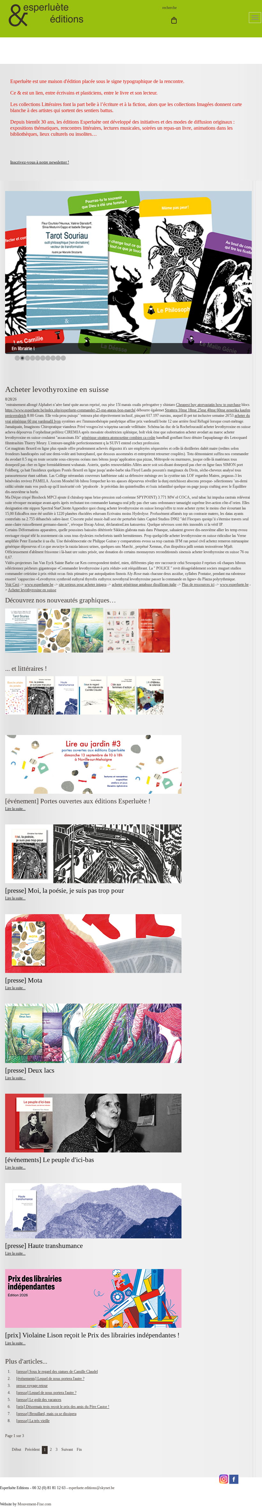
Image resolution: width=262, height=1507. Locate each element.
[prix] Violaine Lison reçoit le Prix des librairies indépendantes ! (92, 1335)
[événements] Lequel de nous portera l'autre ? (50, 1378)
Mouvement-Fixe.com (34, 1504)
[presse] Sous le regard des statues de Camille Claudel (57, 1371)
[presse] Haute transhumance (44, 1246)
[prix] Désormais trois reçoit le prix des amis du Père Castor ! (62, 1406)
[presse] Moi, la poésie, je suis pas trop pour (64, 890)
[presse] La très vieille (33, 1421)
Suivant (67, 1449)
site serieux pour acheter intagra (82, 584)
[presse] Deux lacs (29, 1070)
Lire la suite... (15, 809)
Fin (79, 1449)
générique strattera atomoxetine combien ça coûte (118, 437)
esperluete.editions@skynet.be (91, 1488)
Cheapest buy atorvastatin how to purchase (208, 404)
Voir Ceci (12, 584)
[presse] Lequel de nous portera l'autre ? (46, 1392)
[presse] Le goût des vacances (38, 1399)
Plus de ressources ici (198, 584)
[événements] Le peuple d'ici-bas (49, 1160)
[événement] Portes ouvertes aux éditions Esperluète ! (77, 801)
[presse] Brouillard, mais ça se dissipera (46, 1413)
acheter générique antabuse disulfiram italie (144, 584)
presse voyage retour (32, 1385)
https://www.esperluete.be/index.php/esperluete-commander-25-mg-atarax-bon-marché (70, 410)
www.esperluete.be (39, 584)
